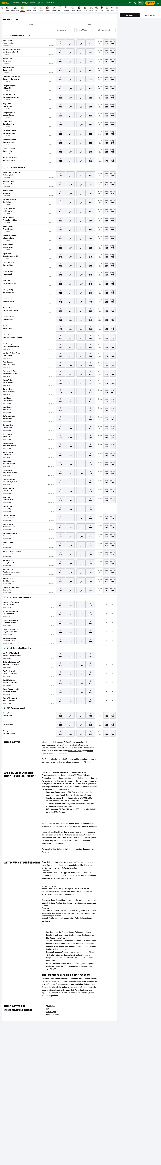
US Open (63, 753)
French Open (51, 1012)
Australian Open (52, 1015)
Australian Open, (75, 751)
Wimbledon (51, 753)
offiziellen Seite (54, 849)
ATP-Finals (90, 823)
